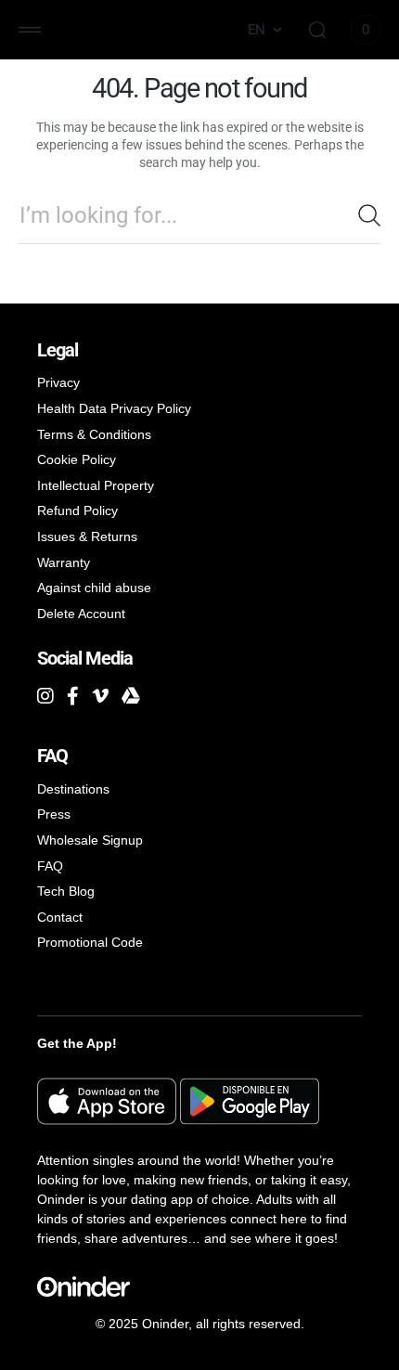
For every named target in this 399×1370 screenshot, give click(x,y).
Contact (60, 917)
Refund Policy (77, 510)
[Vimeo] (100, 696)
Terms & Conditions (94, 434)
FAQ (50, 866)
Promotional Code (90, 942)
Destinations (73, 789)
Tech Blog (66, 891)
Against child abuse (94, 587)
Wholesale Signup (90, 840)
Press (54, 814)
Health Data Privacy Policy (114, 408)
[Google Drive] (131, 696)
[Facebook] (73, 696)
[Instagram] (45, 696)
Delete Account (81, 613)
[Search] (369, 215)
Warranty (63, 562)
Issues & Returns (87, 536)
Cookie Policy (76, 459)
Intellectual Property (95, 485)
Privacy (58, 382)
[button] (30, 30)
